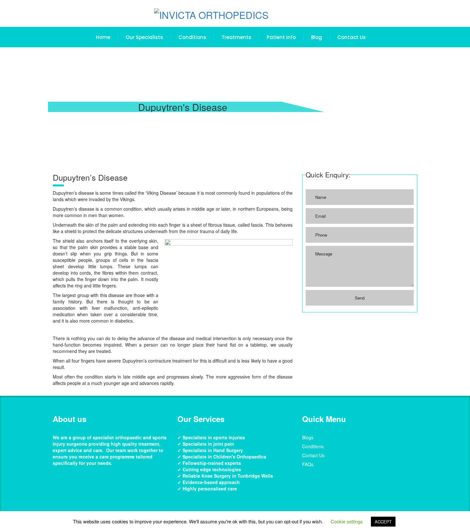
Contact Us (351, 37)
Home (103, 37)
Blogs (307, 437)
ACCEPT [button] (383, 522)
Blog (316, 37)
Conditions (192, 37)
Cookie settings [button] (347, 521)
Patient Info (281, 37)
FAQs (307, 464)
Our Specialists (144, 37)
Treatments (236, 37)
